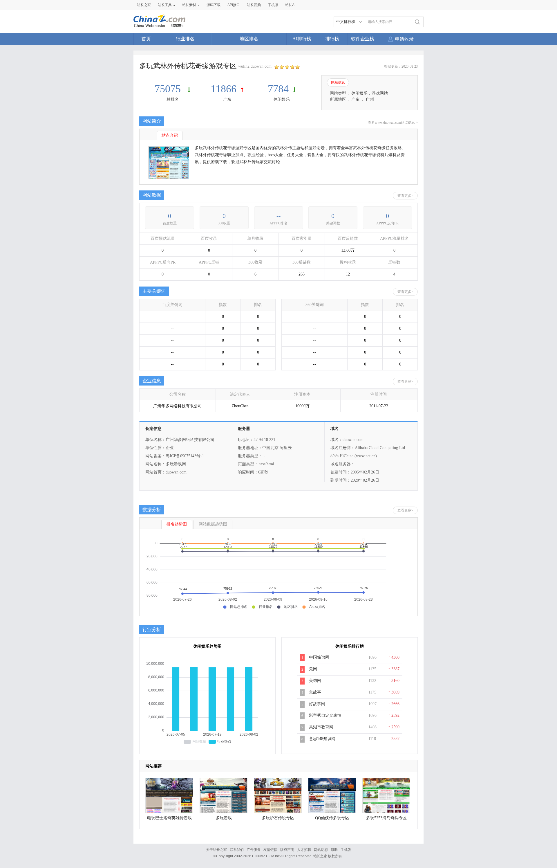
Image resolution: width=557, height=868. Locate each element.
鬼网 (313, 669)
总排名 (173, 99)
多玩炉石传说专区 (278, 818)
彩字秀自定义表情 (325, 715)
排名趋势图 (177, 524)
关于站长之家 (216, 850)
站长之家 (144, 5)
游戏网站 (380, 93)
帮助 (334, 850)
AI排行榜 (301, 38)
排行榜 (332, 38)
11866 (223, 89)
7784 (278, 89)
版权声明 (287, 850)
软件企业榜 (362, 38)
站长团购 (254, 5)
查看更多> (405, 196)
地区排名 (249, 38)
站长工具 (165, 5)
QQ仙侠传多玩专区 (332, 818)
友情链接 (270, 850)
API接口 (233, 5)
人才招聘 (304, 850)
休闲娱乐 (282, 99)
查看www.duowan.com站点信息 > (393, 122)
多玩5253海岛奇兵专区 (386, 818)
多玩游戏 (224, 818)
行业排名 (185, 38)
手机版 (346, 850)
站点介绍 (170, 135)
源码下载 (213, 5)
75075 (169, 89)
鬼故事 (315, 692)
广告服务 (254, 850)
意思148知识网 (322, 738)
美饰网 (315, 680)
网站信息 (338, 82)
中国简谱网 (319, 657)
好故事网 (317, 704)
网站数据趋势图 (213, 524)
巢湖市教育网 (321, 727)
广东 (227, 99)
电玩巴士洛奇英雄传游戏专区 (169, 819)
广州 (370, 99)
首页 (146, 38)
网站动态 (321, 850)
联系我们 (237, 850)
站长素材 (189, 5)
